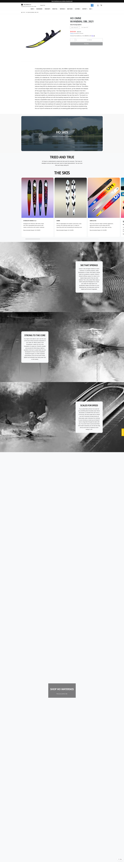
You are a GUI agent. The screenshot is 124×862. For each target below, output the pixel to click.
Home (23, 12)
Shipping (72, 33)
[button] (101, 5)
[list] (62, 207)
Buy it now (86, 43)
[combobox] (66, 5)
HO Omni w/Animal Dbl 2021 (32, 12)
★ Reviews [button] (122, 432)
